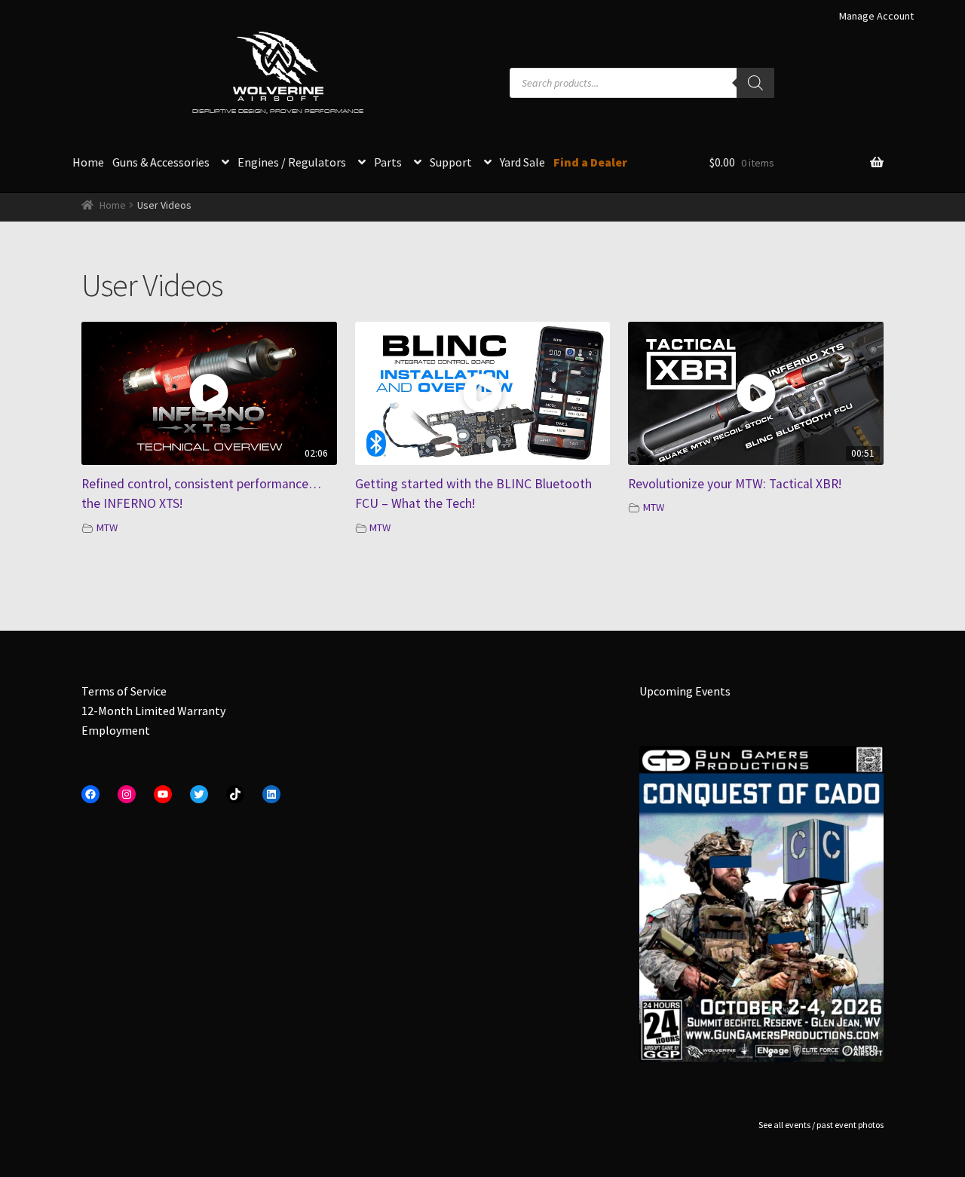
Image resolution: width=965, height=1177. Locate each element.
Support (451, 162)
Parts (388, 162)
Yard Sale (522, 162)
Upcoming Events (685, 691)
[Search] (755, 83)
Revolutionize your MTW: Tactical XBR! (734, 483)
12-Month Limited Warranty (153, 710)
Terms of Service (124, 691)
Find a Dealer (590, 162)
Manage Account (876, 16)
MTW (107, 527)
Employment (115, 730)
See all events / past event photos (821, 1124)
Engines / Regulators (291, 162)
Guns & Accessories (161, 162)
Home (88, 162)
